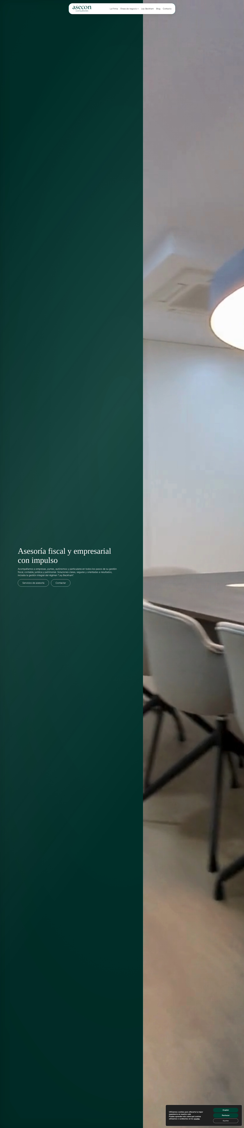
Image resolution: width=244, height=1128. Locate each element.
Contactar (61, 583)
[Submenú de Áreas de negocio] (138, 8)
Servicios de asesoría (33, 583)
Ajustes (226, 1120)
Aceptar (226, 1110)
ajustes (197, 1119)
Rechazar (226, 1115)
